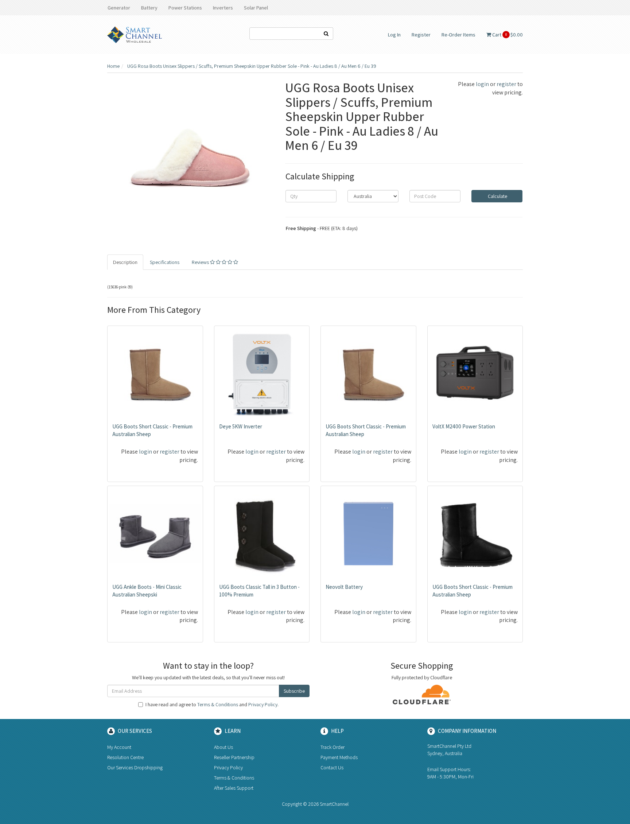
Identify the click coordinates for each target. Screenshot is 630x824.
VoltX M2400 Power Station (463, 426)
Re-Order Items (458, 34)
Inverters (223, 7)
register (506, 84)
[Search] (326, 33)
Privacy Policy (262, 704)
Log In (394, 34)
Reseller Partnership (234, 757)
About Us (223, 747)
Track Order (332, 747)
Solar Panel (256, 7)
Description (125, 262)
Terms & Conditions (217, 704)
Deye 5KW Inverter (240, 426)
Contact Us (331, 767)
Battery (149, 7)
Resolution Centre (125, 757)
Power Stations (185, 7)
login (482, 84)
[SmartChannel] (134, 34)
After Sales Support (233, 788)
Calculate (497, 196)
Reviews (201, 262)
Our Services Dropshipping (135, 767)
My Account (119, 747)
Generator (119, 7)
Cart (507, 34)
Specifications (164, 262)
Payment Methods (339, 757)
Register (421, 34)
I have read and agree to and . (212, 704)
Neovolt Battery (344, 586)
